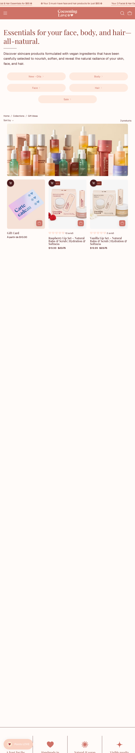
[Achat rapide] (39, 223)
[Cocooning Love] (67, 13)
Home (6, 115)
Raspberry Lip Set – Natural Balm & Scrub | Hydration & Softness (67, 241)
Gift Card (13, 232)
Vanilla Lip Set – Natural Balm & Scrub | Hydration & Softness (108, 241)
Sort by (7, 120)
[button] (122, 13)
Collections (18, 115)
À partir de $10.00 (17, 237)
